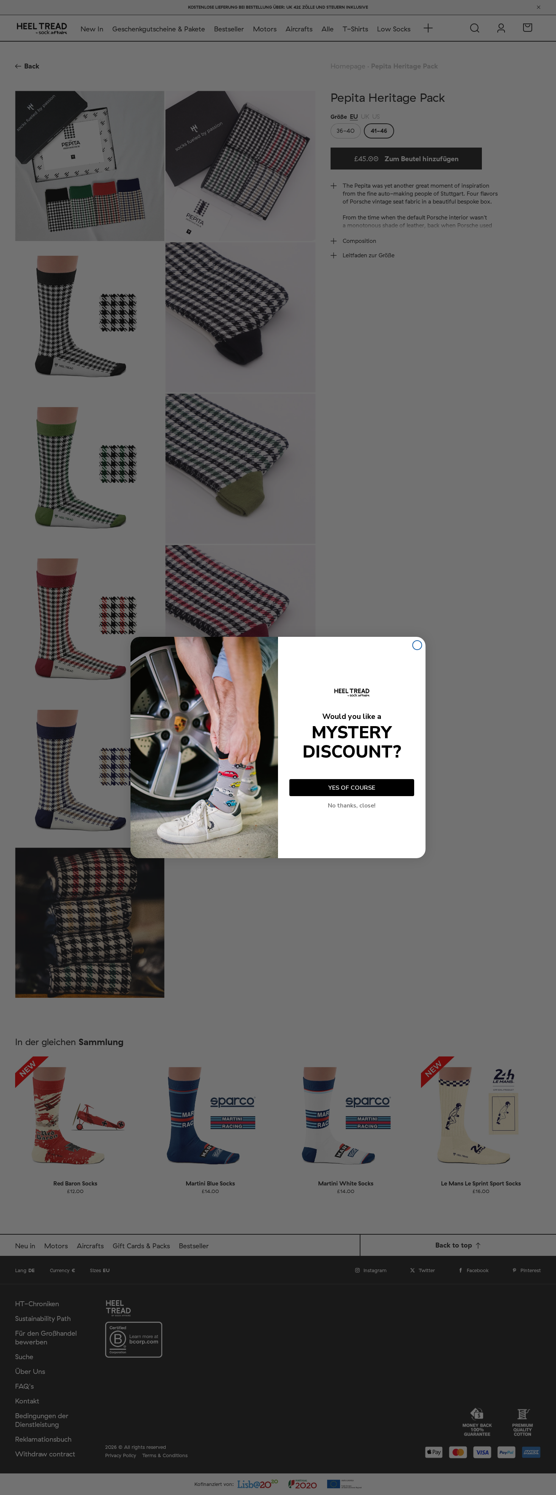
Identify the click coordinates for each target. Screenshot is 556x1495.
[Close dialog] (417, 645)
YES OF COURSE (351, 788)
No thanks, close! (352, 805)
